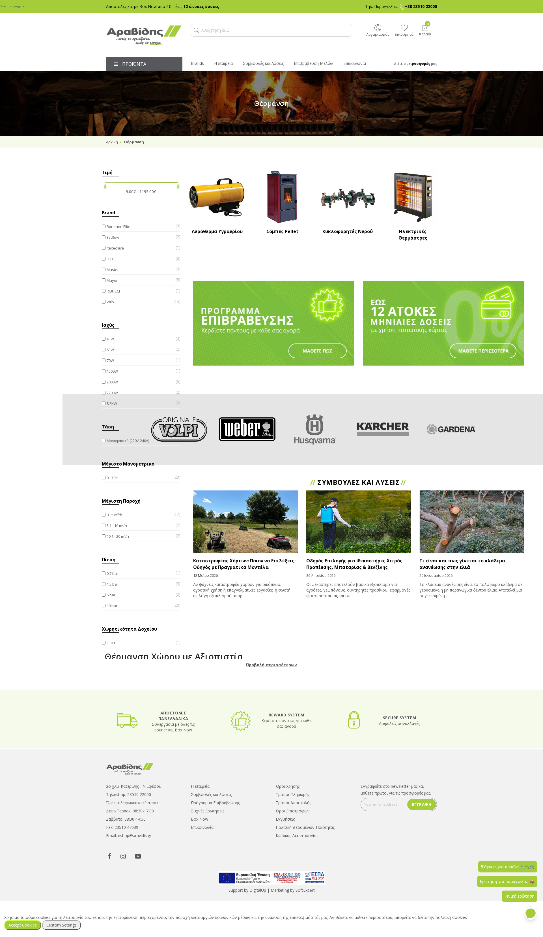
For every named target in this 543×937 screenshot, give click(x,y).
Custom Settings (61, 925)
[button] (196, 30)
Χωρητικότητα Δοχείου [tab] (129, 629)
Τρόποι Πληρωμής (292, 794)
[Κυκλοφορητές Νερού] (347, 197)
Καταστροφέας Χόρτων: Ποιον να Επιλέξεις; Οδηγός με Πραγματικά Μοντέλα (244, 564)
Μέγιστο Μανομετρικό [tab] (128, 464)
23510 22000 (139, 794)
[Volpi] (179, 429)
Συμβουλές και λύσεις (211, 794)
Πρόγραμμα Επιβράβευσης (215, 802)
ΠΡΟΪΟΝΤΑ (134, 64)
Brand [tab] (108, 213)
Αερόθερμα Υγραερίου (217, 231)
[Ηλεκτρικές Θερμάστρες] (412, 197)
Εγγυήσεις (285, 819)
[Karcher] (383, 429)
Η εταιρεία (200, 786)
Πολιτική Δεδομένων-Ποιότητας (305, 827)
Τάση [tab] (108, 427)
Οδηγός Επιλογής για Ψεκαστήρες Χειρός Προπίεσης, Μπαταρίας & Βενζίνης (354, 564)
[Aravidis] (144, 35)
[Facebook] (109, 856)
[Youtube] (138, 856)
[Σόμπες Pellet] (282, 197)
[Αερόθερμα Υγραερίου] (217, 197)
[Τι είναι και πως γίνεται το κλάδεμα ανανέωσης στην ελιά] (471, 521)
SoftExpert (305, 890)
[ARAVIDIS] (130, 768)
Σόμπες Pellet (282, 231)
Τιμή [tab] (107, 172)
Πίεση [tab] (108, 559)
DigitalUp (257, 890)
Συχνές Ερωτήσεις (207, 811)
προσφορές (419, 63)
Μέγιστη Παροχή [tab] (121, 501)
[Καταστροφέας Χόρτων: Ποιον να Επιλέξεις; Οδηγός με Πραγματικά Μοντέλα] (245, 521)
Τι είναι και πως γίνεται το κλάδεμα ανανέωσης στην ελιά (462, 564)
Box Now (199, 819)
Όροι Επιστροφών (293, 811)
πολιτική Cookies (451, 917)
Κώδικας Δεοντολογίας (297, 835)
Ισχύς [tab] (108, 325)
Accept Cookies (22, 925)
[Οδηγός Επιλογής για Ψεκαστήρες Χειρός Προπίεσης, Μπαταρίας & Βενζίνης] (358, 521)
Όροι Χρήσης (287, 786)
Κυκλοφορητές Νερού (347, 231)
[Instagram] (123, 856)
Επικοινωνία (202, 827)
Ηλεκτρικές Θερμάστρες (412, 234)
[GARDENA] (450, 429)
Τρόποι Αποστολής (293, 802)
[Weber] (247, 429)
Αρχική (112, 141)
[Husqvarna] (315, 429)
